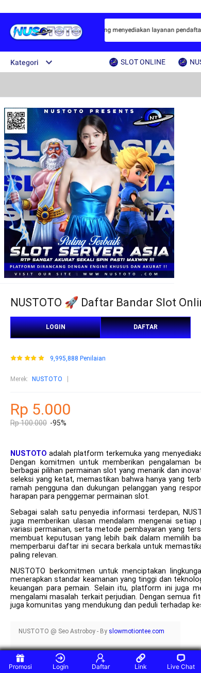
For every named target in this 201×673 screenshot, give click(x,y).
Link (141, 666)
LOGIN (55, 327)
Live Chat (181, 666)
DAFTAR (145, 327)
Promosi (20, 666)
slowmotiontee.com (136, 631)
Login (61, 666)
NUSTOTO (47, 379)
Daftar (101, 666)
